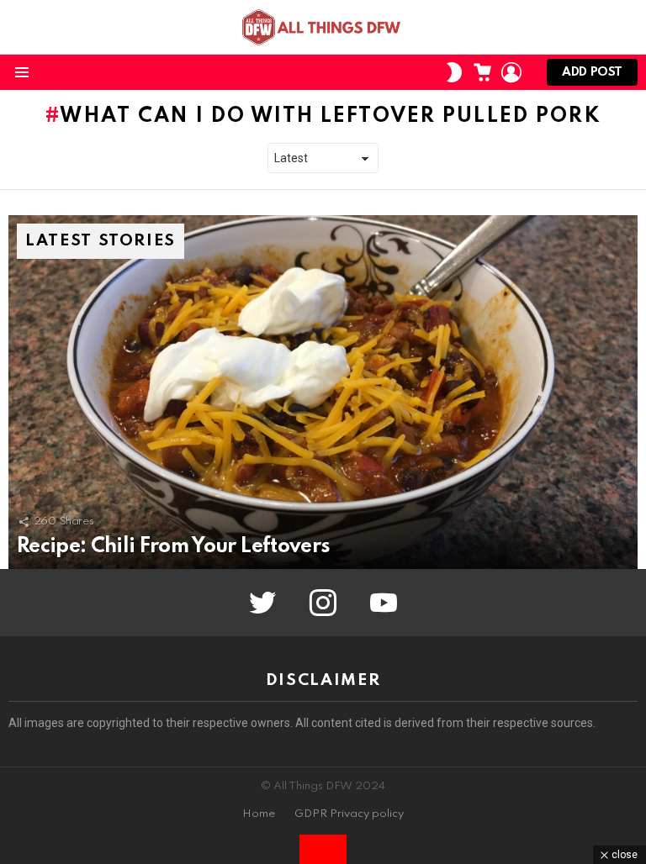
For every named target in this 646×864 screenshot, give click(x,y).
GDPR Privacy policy (349, 814)
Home (258, 814)
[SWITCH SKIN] (454, 72)
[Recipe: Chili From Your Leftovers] (323, 392)
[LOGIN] (511, 72)
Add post (592, 72)
